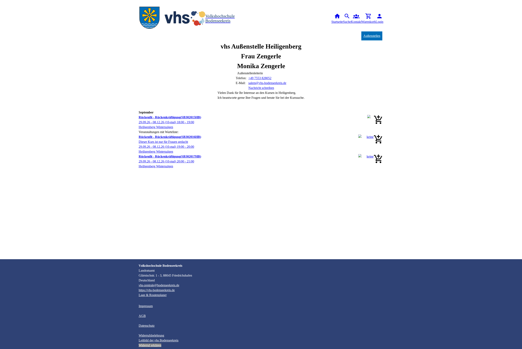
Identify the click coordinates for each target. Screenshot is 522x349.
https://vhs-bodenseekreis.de (157, 290)
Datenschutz (147, 325)
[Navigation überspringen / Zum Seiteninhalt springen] (3, 3)
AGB (142, 316)
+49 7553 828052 (259, 78)
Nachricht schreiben (261, 88)
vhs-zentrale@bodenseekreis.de (159, 285)
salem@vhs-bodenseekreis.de (267, 83)
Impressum (146, 306)
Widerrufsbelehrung (151, 335)
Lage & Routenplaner (153, 295)
